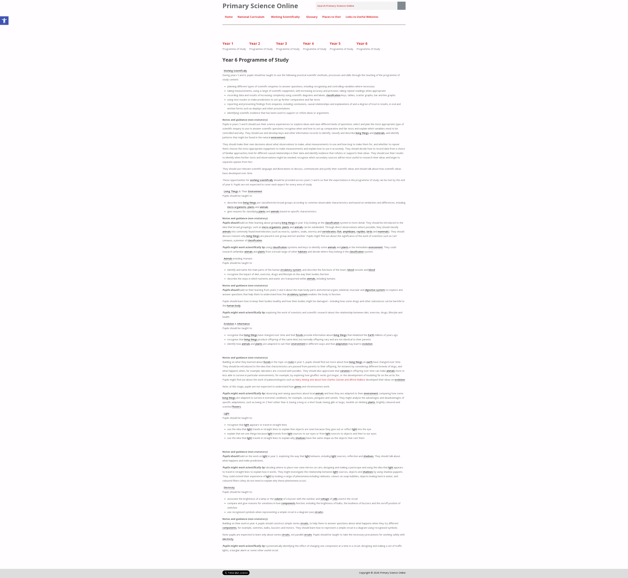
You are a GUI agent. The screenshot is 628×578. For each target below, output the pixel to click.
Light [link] (226, 413)
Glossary (311, 17)
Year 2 (254, 43)
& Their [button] (243, 191)
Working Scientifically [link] (235, 70)
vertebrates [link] (329, 231)
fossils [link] (299, 335)
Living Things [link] (231, 191)
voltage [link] (325, 498)
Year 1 (227, 43)
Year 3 (281, 43)
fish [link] (339, 231)
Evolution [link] (229, 323)
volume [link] (278, 498)
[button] (4, 20)
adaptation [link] (342, 343)
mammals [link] (383, 231)
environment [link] (278, 137)
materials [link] (379, 133)
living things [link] (362, 133)
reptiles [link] (361, 231)
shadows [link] (301, 438)
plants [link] (251, 207)
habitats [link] (302, 251)
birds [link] (369, 231)
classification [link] (333, 95)
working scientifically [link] (261, 180)
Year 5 (335, 43)
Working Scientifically (285, 17)
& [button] (237, 323)
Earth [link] (371, 335)
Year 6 (362, 43)
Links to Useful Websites (362, 17)
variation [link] (345, 370)
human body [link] (234, 305)
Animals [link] (228, 258)
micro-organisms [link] (236, 207)
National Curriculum (251, 17)
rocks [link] (291, 362)
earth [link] (369, 362)
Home (229, 17)
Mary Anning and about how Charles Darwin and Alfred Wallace (330, 379)
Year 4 (308, 43)
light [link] (246, 424)
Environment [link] (255, 191)
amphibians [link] (349, 231)
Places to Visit (331, 17)
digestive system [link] (375, 289)
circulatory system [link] (290, 269)
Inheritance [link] (243, 323)
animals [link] (264, 207)
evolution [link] (367, 343)
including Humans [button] (238, 258)
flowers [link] (236, 406)
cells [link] (335, 498)
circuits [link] (319, 512)
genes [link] (297, 386)
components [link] (288, 503)
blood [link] (351, 269)
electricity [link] (227, 539)
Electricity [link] (229, 487)
